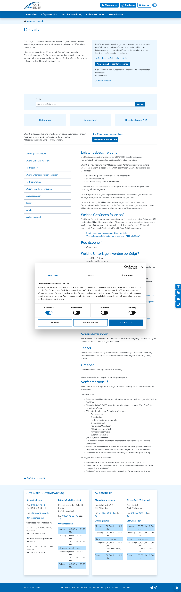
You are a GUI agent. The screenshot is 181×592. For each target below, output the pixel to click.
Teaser (29, 203)
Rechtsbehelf (32, 168)
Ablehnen (55, 323)
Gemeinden (116, 14)
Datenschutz (98, 587)
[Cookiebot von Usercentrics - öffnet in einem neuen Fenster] (126, 267)
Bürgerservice (49, 14)
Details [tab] (91, 275)
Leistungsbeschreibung (36, 153)
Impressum (86, 587)
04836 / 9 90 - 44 (139, 513)
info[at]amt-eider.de (40, 513)
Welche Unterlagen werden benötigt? (42, 175)
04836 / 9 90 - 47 (70, 516)
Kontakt (75, 587)
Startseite (65, 587)
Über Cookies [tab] (127, 275)
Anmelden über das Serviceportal (112, 64)
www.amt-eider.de (35, 21)
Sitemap (126, 587)
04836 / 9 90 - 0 (38, 505)
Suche (38, 99)
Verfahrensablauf (33, 217)
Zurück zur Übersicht (36, 478)
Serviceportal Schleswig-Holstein (112, 58)
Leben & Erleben (95, 14)
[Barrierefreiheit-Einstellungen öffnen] (177, 588)
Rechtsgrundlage (33, 182)
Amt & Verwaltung (71, 14)
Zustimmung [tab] (53, 275)
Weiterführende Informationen (39, 189)
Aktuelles (31, 14)
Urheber (29, 210)
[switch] (76, 313)
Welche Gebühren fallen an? (38, 160)
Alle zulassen (126, 323)
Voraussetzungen (33, 196)
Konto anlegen (104, 80)
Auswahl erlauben (90, 323)
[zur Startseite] (32, 5)
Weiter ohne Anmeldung (105, 139)
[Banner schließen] (142, 267)
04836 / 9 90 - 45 (107, 513)
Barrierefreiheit (113, 587)
